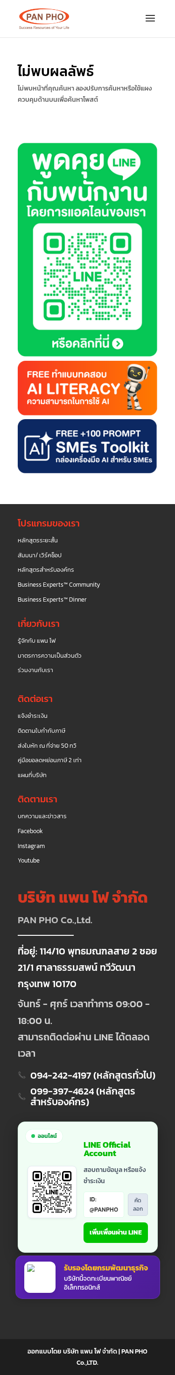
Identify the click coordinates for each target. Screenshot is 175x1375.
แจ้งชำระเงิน (33, 716)
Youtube (29, 860)
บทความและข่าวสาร (42, 816)
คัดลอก (138, 1204)
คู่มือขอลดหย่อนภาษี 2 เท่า (50, 760)
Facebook (30, 831)
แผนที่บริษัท (32, 775)
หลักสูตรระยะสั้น (38, 540)
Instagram (31, 846)
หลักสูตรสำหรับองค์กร (46, 570)
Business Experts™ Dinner (52, 600)
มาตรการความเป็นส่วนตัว (50, 656)
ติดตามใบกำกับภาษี (41, 731)
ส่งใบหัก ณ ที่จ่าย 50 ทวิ (47, 746)
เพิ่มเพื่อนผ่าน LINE (116, 1232)
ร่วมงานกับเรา (35, 670)
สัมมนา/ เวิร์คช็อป (40, 555)
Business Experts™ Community (59, 585)
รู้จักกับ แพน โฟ (37, 641)
